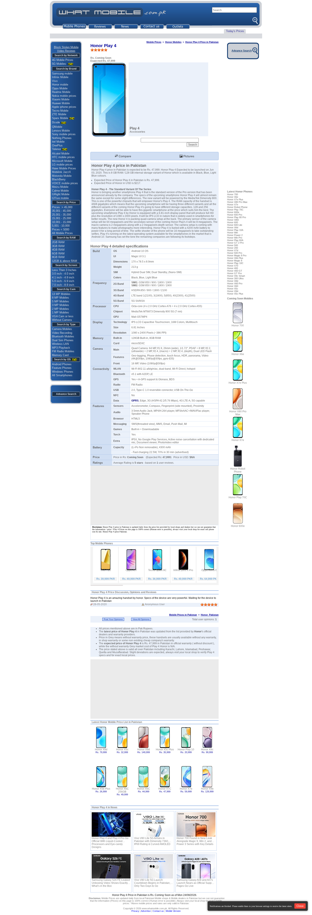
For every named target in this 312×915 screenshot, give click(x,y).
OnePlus (57, 145)
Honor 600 (232, 222)
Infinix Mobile (60, 77)
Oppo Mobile (59, 88)
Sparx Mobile (60, 118)
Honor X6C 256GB (122, 790)
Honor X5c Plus (165, 749)
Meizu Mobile (60, 186)
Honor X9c (207, 749)
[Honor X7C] (165, 776)
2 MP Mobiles (60, 308)
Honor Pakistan (210, 614)
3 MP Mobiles (60, 305)
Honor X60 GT (234, 270)
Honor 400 (232, 268)
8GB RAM (58, 257)
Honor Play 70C (235, 209)
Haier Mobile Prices (64, 168)
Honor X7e (232, 204)
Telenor (56, 149)
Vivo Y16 (105, 570)
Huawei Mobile (61, 103)
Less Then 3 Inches (64, 270)
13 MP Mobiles (61, 294)
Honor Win (232, 232)
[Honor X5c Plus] (165, 737)
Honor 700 (232, 194)
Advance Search (66, 394)
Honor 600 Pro (234, 214)
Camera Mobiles (62, 329)
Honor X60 (232, 286)
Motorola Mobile (62, 175)
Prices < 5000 (60, 229)
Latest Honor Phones (240, 191)
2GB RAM (58, 242)
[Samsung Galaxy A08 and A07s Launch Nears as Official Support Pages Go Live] (196, 866)
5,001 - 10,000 (61, 225)
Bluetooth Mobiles (63, 336)
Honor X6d (232, 227)
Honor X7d (232, 250)
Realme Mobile (61, 92)
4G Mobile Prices (62, 60)
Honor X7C (164, 788)
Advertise (146, 911)
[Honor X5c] (122, 737)
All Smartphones (62, 375)
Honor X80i (233, 220)
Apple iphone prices (64, 106)
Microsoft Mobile (62, 161)
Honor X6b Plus (235, 258)
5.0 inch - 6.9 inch (63, 281)
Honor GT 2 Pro (235, 242)
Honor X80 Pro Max (237, 202)
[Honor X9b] (207, 776)
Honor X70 (232, 265)
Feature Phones (62, 367)
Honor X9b (207, 788)
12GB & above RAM (64, 260)
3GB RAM (58, 246)
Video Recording (62, 332)
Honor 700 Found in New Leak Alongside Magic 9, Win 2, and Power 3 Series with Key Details (195, 840)
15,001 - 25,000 (61, 218)
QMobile (57, 126)
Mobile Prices (153, 42)
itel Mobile (58, 141)
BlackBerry (59, 179)
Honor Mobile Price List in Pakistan (121, 722)
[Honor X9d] (144, 737)
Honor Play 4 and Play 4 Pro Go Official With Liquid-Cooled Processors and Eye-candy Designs (110, 840)
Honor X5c (122, 749)
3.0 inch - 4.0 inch (63, 273)
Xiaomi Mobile (60, 99)
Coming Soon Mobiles (240, 298)
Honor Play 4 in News (104, 807)
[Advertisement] (154, 689)
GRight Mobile (60, 194)
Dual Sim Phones (62, 340)
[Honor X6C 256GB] (122, 776)
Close (300, 906)
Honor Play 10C (235, 263)
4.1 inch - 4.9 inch (63, 277)
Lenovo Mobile (61, 130)
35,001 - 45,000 (61, 210)
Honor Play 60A (235, 240)
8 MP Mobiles (60, 297)
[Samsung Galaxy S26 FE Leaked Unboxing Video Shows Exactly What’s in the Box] (111, 866)
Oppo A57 (131, 570)
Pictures (188, 156)
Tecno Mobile (60, 110)
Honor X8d (101, 749)
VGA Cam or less (62, 316)
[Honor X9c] (207, 737)
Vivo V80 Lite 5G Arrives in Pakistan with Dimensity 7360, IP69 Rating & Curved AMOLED (152, 840)
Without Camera (62, 319)
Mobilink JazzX (61, 172)
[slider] (98, 50)
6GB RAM (58, 253)
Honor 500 (232, 245)
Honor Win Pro (234, 237)
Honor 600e (233, 212)
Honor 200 (232, 248)
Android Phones (62, 364)
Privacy (135, 911)
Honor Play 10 (186, 749)
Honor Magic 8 (234, 260)
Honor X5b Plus (101, 788)
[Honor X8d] (101, 737)
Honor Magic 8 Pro (236, 255)
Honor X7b (186, 788)
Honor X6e (232, 197)
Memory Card (60, 355)
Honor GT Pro (234, 273)
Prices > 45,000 (62, 207)
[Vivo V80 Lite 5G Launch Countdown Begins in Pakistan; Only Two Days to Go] (153, 866)
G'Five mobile (60, 198)
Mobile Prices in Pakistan (183, 614)
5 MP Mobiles (60, 301)
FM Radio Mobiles (63, 351)
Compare (124, 156)
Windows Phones (62, 371)
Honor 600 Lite (234, 225)
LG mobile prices (62, 164)
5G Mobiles (59, 63)
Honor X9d (143, 749)
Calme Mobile (60, 190)
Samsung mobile (62, 73)
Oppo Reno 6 (209, 570)
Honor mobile (60, 84)
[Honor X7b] (186, 776)
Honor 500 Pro (234, 253)
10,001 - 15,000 (61, 222)
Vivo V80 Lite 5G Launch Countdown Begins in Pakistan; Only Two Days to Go (152, 881)
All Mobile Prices (62, 233)
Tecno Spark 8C (157, 570)
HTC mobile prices (63, 157)
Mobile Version (173, 911)
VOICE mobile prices (65, 183)
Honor (198, 631)
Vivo (55, 81)
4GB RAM (58, 249)
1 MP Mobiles (60, 312)
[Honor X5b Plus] (101, 776)
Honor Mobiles (173, 42)
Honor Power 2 (235, 235)
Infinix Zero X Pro (183, 570)
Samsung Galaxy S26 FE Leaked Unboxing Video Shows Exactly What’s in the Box (111, 881)
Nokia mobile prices (64, 95)
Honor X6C (143, 788)
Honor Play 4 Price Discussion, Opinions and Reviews (124, 592)
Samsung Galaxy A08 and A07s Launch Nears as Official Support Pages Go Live (196, 881)
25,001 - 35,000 (61, 214)
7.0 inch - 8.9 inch (63, 284)
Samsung (111, 236)
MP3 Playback (61, 347)
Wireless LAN (60, 343)
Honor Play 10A (235, 230)
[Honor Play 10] (186, 737)
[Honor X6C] (144, 776)
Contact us (158, 911)
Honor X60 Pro (234, 283)
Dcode (56, 122)
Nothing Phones (62, 138)
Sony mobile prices (64, 134)
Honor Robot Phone (237, 207)
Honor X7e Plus (235, 199)
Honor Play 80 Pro (236, 217)
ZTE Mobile (59, 114)
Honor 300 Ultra (235, 278)
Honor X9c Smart (236, 276)
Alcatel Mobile (60, 153)
